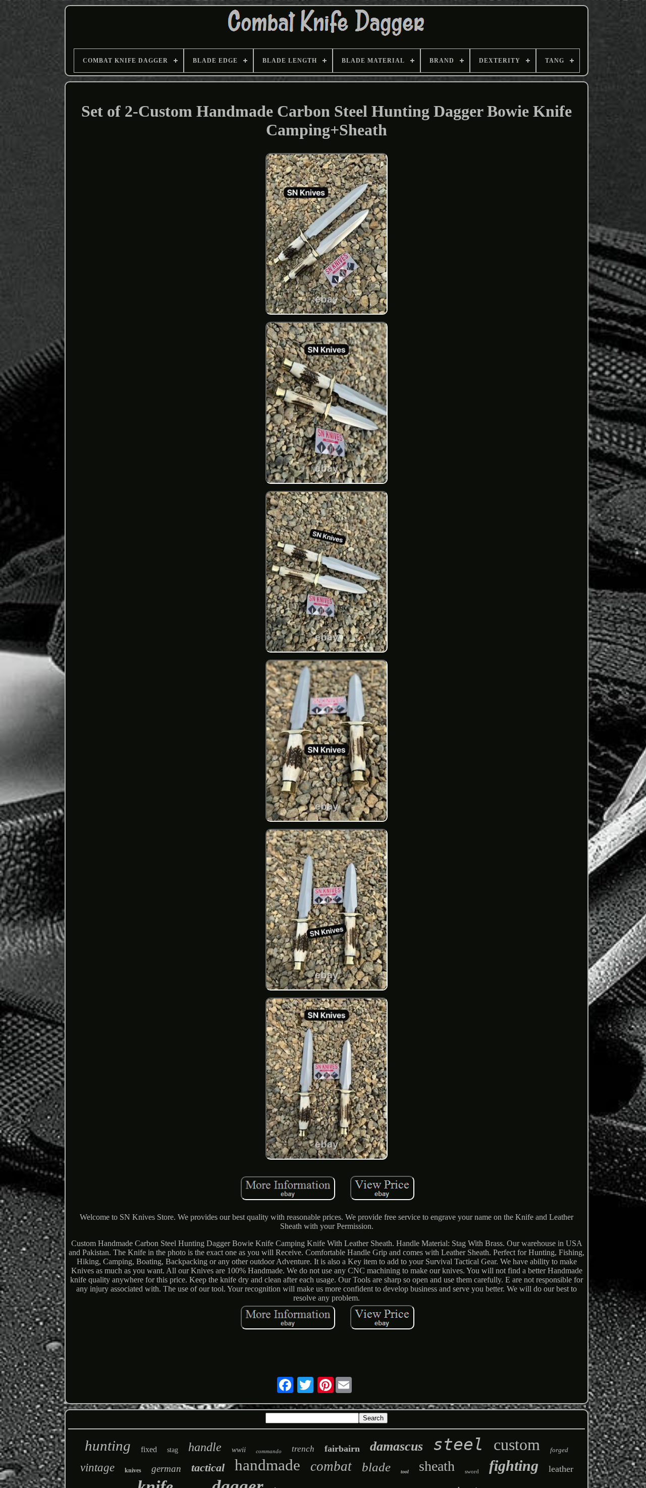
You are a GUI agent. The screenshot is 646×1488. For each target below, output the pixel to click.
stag (172, 1450)
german (166, 1468)
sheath (437, 1466)
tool (405, 1471)
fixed (149, 1449)
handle (205, 1447)
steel (458, 1444)
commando (269, 1451)
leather (561, 1469)
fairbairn (342, 1449)
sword (472, 1471)
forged (559, 1450)
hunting (108, 1445)
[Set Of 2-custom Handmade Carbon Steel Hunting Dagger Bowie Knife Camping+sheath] (326, 235)
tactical (208, 1467)
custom (517, 1444)
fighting (514, 1465)
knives (133, 1470)
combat (331, 1466)
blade (376, 1467)
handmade (267, 1465)
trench (303, 1449)
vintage (97, 1467)
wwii (239, 1450)
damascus (396, 1446)
